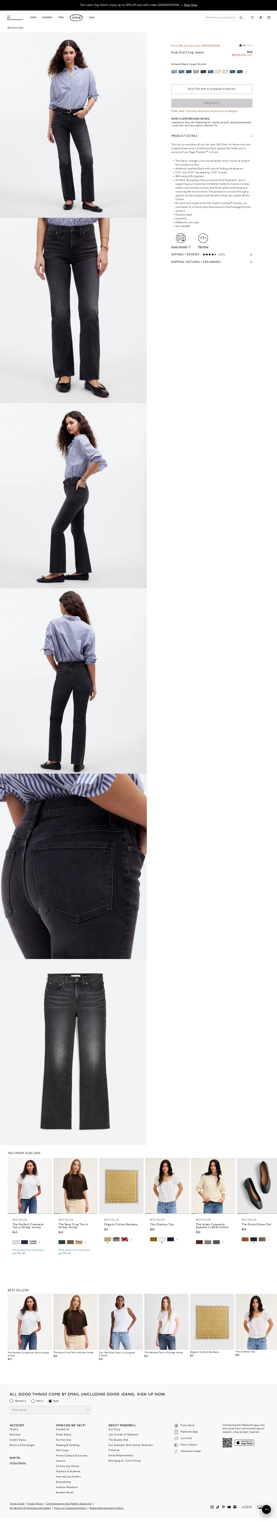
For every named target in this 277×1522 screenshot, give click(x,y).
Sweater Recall (65, 1492)
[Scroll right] (246, 73)
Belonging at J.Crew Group (124, 1461)
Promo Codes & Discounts (71, 1456)
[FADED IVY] (70, 1242)
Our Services (63, 1440)
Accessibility (63, 1482)
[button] (47, 1163)
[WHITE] (33, 1242)
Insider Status (18, 1440)
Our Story (114, 1429)
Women (47, 17)
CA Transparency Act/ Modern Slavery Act (69, 1504)
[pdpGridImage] (73, 125)
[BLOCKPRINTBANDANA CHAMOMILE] (107, 1239)
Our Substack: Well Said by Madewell (130, 1445)
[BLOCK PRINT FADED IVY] (116, 1239)
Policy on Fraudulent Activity (70, 1508)
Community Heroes (67, 1466)
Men (61, 17)
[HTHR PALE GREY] (16, 1242)
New (34, 17)
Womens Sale (15, 28)
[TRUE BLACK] (253, 1239)
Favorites (15, 1435)
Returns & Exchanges (22, 1445)
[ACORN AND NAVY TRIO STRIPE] (207, 1242)
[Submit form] (87, 1410)
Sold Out (211, 103)
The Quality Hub (118, 1440)
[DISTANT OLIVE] (262, 1239)
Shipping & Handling (67, 1445)
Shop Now (191, 5)
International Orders (68, 1477)
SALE (92, 17)
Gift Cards (62, 1450)
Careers (61, 1461)
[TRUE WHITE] (162, 1239)
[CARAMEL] (245, 1239)
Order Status (63, 1435)
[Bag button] (268, 17)
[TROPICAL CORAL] (124, 1239)
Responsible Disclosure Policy (107, 1508)
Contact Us (63, 1429)
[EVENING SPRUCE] (61, 1242)
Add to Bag (121, 1249)
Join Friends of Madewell (123, 1435)
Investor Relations (67, 1487)
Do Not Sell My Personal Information (30, 1508)
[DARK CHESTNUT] (199, 1242)
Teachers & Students (68, 1471)
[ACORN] (153, 1239)
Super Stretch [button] (179, 247)
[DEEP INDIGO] (24, 1242)
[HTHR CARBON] (216, 1242)
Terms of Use (17, 1504)
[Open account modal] (260, 17)
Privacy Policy (35, 1504)
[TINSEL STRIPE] (78, 1242)
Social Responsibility (120, 1455)
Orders (14, 1429)
